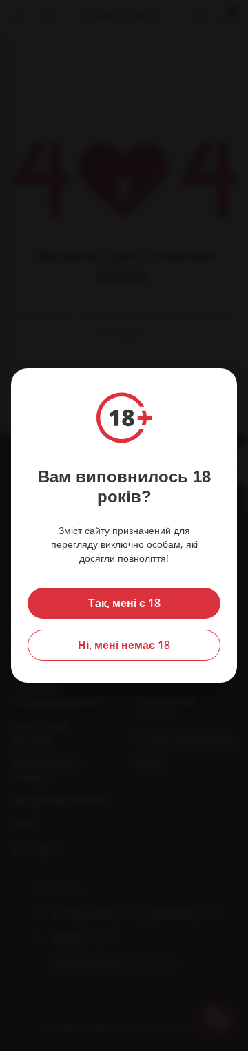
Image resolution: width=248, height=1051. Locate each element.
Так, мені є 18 (124, 603)
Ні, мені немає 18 (124, 644)
